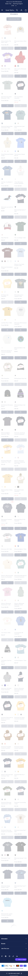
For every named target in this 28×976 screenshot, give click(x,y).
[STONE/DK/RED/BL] (2, 235)
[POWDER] (5, 292)
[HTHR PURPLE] (5, 66)
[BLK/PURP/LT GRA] (15, 402)
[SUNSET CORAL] (5, 744)
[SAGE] (18, 572)
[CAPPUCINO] (18, 827)
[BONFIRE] (15, 546)
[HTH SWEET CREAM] (18, 744)
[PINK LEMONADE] (5, 600)
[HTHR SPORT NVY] (2, 516)
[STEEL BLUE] (5, 38)
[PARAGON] (18, 261)
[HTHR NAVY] (2, 799)
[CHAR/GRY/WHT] (2, 657)
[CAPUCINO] (2, 487)
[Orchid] (5, 629)
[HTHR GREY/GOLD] (15, 38)
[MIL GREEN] (5, 799)
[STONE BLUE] (5, 827)
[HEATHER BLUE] (2, 123)
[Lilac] (5, 151)
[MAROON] (5, 261)
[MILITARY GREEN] (18, 151)
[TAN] (18, 123)
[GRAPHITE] (2, 430)
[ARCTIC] (15, 123)
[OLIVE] (18, 292)
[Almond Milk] (2, 151)
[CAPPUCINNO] (15, 292)
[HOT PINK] (15, 66)
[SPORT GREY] (2, 546)
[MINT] (15, 968)
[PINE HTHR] (15, 235)
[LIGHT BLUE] (15, 261)
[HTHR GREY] (5, 402)
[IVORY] (2, 320)
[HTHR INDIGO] (2, 179)
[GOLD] (15, 714)
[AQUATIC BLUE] (2, 968)
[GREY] (18, 714)
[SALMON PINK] (11, 261)
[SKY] (2, 911)
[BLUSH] (15, 600)
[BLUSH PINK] (15, 572)
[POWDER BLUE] (18, 66)
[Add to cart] (7, 48)
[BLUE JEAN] (15, 883)
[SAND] (2, 375)
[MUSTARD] (5, 320)
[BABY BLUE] (15, 771)
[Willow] (8, 151)
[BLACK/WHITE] (15, 375)
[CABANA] (15, 827)
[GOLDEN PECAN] (2, 744)
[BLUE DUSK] (15, 516)
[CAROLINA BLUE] (15, 151)
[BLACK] (2, 402)
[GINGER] (18, 771)
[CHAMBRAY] (15, 911)
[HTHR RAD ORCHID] (2, 771)
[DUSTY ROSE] (2, 38)
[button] (2, 10)
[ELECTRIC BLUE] (18, 546)
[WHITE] (15, 179)
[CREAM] (2, 572)
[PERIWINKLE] (8, 261)
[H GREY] (2, 685)
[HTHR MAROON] (2, 66)
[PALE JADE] (2, 94)
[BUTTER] (2, 292)
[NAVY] (15, 94)
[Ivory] (2, 629)
